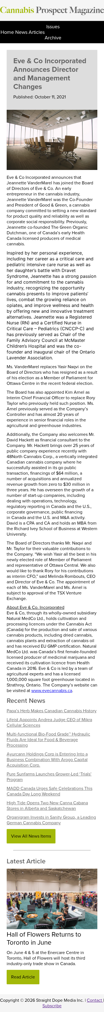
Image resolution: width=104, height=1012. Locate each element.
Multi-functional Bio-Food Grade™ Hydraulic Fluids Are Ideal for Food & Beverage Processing (48, 739)
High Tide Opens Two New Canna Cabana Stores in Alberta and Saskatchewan (47, 805)
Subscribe (52, 1006)
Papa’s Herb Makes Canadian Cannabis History (52, 711)
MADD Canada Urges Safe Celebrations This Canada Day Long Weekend (49, 791)
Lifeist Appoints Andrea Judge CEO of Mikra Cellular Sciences (49, 722)
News (21, 32)
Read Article (23, 977)
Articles (37, 32)
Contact (95, 1000)
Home (7, 32)
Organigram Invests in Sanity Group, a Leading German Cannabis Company (51, 820)
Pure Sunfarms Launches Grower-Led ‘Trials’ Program (49, 776)
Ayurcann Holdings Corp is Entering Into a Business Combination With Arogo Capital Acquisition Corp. (47, 759)
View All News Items (31, 836)
